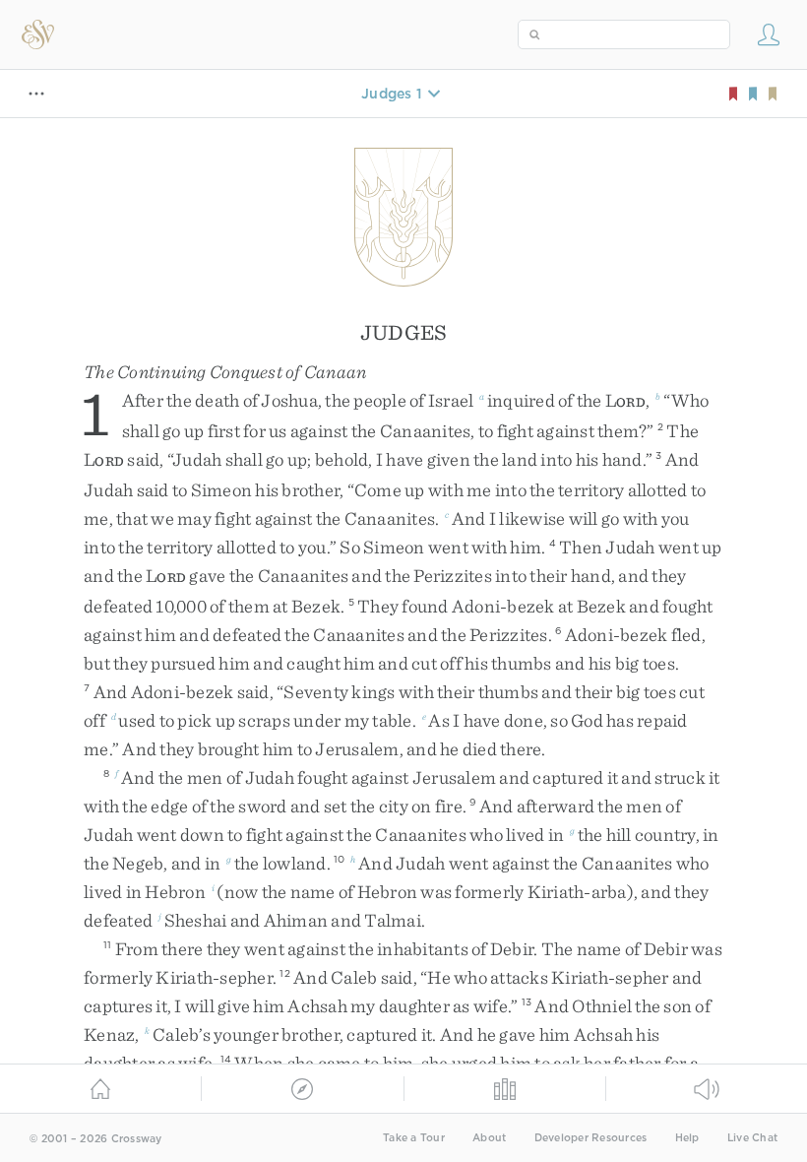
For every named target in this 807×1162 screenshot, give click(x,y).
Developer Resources (591, 1137)
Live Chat (752, 1137)
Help (687, 1137)
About (489, 1137)
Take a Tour (414, 1137)
